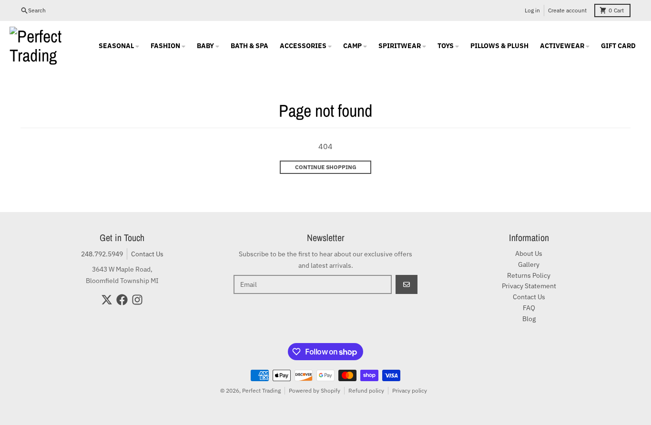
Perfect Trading (261, 390)
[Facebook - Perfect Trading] (122, 299)
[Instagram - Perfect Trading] (137, 299)
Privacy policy (409, 390)
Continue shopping (325, 167)
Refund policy (366, 390)
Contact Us (147, 254)
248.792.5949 (102, 254)
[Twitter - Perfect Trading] (106, 299)
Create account (567, 10)
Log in (532, 10)
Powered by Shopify (314, 390)
